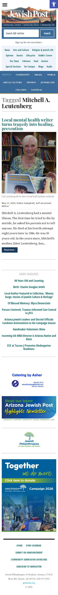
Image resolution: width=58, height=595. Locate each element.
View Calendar (33, 545)
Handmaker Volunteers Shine (29, 329)
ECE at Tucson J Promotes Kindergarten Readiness (29, 347)
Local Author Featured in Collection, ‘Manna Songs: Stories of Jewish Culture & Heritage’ (29, 295)
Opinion (9, 55)
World (51, 74)
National (36, 89)
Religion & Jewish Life (42, 49)
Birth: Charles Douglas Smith (29, 287)
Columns (26, 61)
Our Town (14, 61)
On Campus (29, 66)
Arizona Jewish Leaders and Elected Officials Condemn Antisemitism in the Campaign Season (29, 321)
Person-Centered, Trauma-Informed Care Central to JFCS (29, 311)
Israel (38, 74)
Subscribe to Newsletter (29, 566)
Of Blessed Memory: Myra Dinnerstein (29, 303)
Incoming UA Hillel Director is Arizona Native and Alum (29, 337)
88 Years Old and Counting (29, 281)
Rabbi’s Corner (45, 55)
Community (23, 74)
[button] (54, 4)
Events (20, 55)
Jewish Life (48, 82)
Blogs (41, 66)
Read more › (9, 250)
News (7, 49)
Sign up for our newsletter (28, 42)
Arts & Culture (12, 82)
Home (19, 545)
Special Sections (13, 66)
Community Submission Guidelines (29, 559)
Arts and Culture (21, 49)
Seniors (44, 61)
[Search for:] (21, 33)
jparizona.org (29, 582)
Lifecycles (30, 55)
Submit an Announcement (29, 552)
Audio (49, 66)
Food (36, 61)
